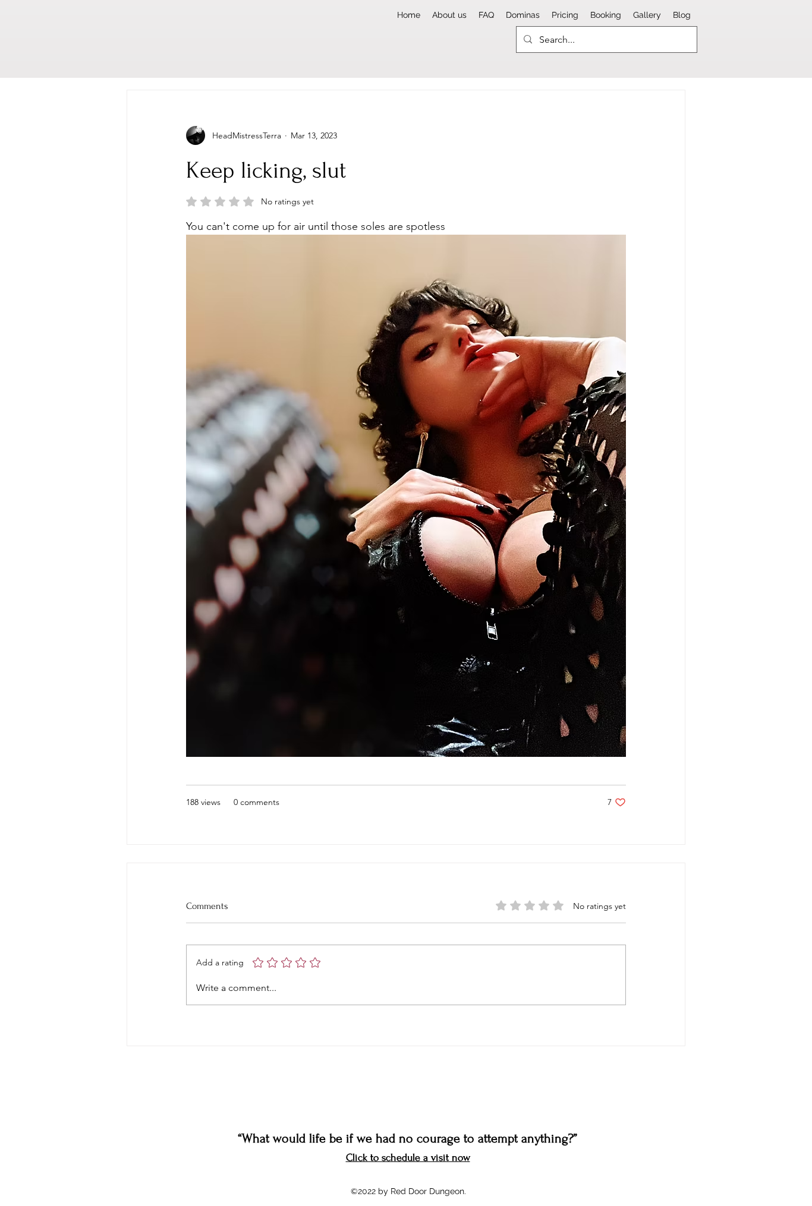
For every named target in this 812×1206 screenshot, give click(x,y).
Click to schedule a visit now (408, 1157)
